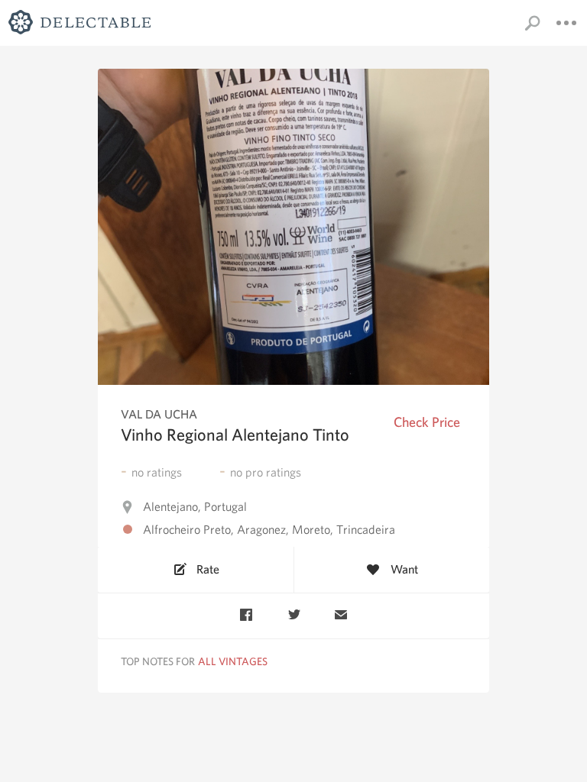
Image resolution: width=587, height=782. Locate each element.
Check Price (427, 422)
